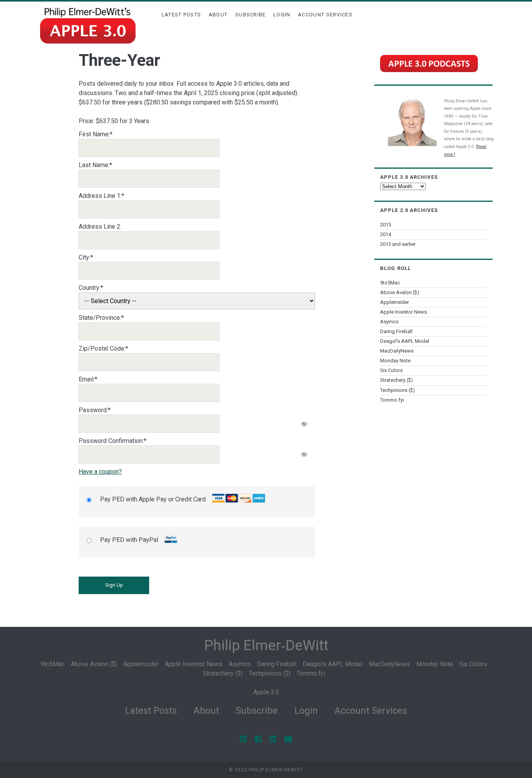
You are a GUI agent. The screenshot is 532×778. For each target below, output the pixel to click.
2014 (385, 234)
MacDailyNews (397, 351)
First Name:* (96, 134)
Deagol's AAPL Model (404, 341)
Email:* (88, 379)
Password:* (95, 410)
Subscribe (250, 15)
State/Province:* (101, 317)
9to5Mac (390, 283)
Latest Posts (181, 15)
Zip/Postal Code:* (103, 348)
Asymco (389, 322)
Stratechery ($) (396, 380)
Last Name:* (95, 165)
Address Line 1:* (101, 195)
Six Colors (391, 370)
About (218, 15)
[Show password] (304, 423)
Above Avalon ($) (399, 292)
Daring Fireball (396, 331)
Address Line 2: (100, 226)
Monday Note (395, 360)
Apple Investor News (403, 312)
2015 (385, 225)
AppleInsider (394, 302)
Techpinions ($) (397, 390)
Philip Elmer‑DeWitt (266, 645)
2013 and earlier (398, 244)
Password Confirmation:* (112, 441)
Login (282, 15)
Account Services (325, 15)
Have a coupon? (100, 471)
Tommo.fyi (392, 400)
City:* (86, 257)
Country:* (91, 287)
